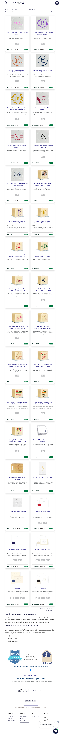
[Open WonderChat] (55, 731)
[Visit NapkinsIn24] (31, 701)
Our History (11, 720)
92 (32, 9)
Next (52, 11)
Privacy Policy (36, 716)
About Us (10, 718)
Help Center (23, 716)
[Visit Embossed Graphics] (23, 690)
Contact (22, 718)
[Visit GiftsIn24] (38, 690)
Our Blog (10, 716)
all (34, 9)
